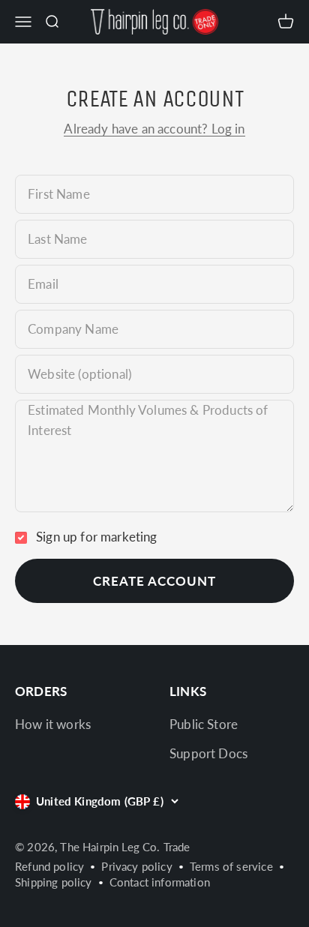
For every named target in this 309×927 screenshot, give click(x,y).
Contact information (160, 882)
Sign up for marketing (97, 536)
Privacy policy (136, 866)
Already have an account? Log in (154, 128)
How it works (53, 724)
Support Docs (209, 753)
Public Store (204, 724)
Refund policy (49, 866)
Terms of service (231, 866)
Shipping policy (53, 882)
